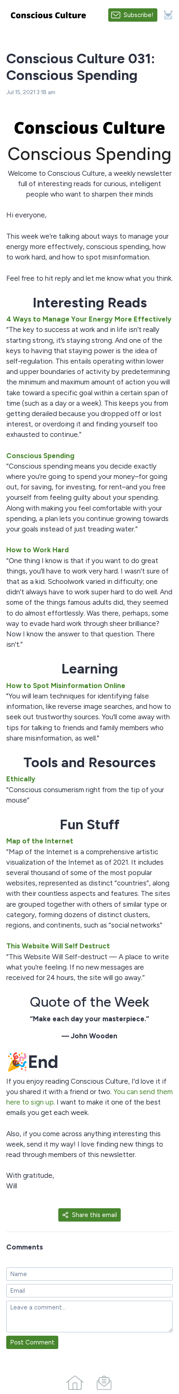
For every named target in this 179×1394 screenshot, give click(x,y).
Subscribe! (139, 15)
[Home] (74, 1381)
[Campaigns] (104, 1381)
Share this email (94, 1215)
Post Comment (32, 1342)
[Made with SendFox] (168, 15)
